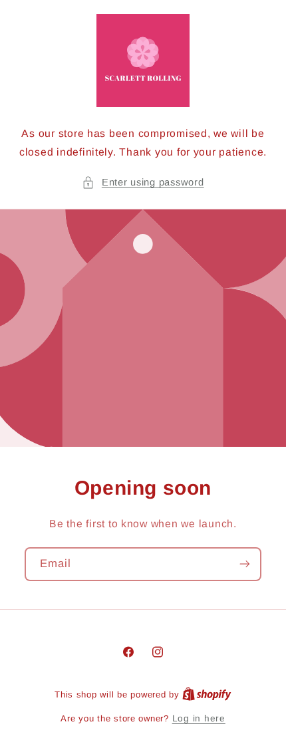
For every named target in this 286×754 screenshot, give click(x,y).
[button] (143, 182)
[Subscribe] (244, 564)
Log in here (198, 718)
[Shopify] (206, 694)
